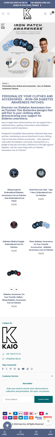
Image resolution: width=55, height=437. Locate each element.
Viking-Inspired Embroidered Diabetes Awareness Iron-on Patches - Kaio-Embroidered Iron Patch (14, 195)
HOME (4, 434)
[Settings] (45, 14)
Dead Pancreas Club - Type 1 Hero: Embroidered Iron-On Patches (41, 192)
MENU (50, 434)
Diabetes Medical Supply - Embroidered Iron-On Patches (14, 244)
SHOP (36, 434)
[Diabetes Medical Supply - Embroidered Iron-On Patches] (14, 225)
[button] (50, 14)
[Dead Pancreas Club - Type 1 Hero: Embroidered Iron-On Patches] (41, 173)
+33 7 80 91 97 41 (13, 354)
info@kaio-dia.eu (13, 359)
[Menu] (3, 14)
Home (4, 83)
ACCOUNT (20, 434)
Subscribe (43, 399)
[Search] (8, 14)
